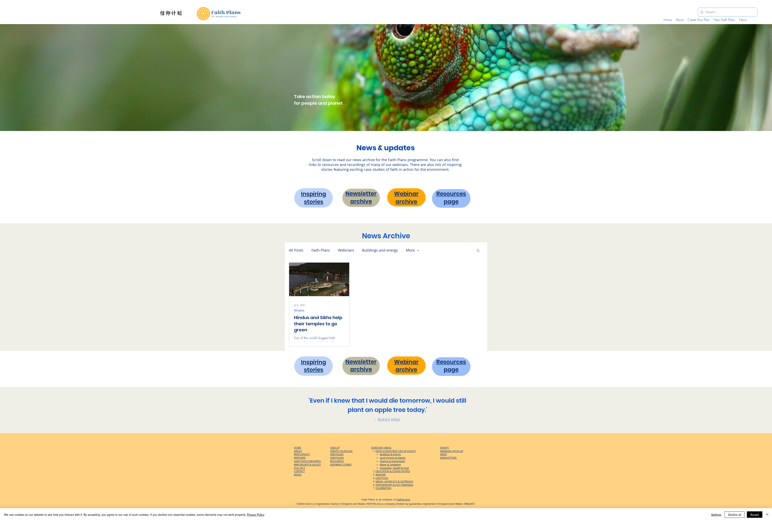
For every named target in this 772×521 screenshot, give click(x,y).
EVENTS (444, 447)
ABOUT (298, 451)
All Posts (296, 250)
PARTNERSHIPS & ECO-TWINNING (394, 484)
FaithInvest (403, 499)
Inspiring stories (313, 198)
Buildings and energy (380, 250)
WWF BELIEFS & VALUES (307, 464)
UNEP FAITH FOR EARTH (307, 461)
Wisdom (299, 310)
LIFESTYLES (382, 478)
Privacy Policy (255, 515)
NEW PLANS (337, 454)
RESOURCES (337, 461)
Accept (754, 515)
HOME (297, 447)
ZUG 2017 (299, 468)
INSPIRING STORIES (341, 464)
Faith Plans (320, 250)
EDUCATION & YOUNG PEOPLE (393, 471)
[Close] (767, 514)
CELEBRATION (383, 488)
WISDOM (381, 474)
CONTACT (299, 471)
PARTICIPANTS (302, 454)
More (410, 250)
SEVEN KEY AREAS (381, 447)
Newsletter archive (361, 197)
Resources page (451, 198)
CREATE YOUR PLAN (341, 451)
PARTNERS (300, 457)
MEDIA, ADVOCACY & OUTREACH (394, 481)
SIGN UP (335, 447)
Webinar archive (406, 198)
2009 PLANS (337, 457)
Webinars (346, 250)
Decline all (734, 515)
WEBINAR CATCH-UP (451, 451)
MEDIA (298, 474)
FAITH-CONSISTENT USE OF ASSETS (396, 451)
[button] (478, 251)
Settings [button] (716, 515)
